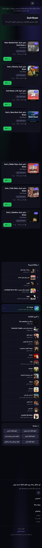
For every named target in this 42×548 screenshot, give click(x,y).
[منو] (32, 3)
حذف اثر (38, 522)
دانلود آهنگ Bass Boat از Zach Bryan (15, 113)
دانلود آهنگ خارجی (21, 51)
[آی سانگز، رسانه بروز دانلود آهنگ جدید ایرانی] (38, 3)
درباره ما (38, 515)
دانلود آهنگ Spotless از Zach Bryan (16, 213)
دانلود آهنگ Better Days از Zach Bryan (15, 165)
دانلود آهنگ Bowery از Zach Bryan (16, 68)
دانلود (6, 59)
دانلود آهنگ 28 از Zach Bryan (16, 91)
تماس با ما (37, 519)
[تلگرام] (38, 493)
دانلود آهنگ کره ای (30, 436)
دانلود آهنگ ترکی (30, 442)
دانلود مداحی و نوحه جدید (12, 436)
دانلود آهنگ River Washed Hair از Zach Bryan (15, 44)
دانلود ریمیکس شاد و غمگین (12, 442)
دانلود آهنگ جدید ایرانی (30, 431)
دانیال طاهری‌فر (21, 531)
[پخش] (33, 47)
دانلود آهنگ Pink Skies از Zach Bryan (15, 189)
